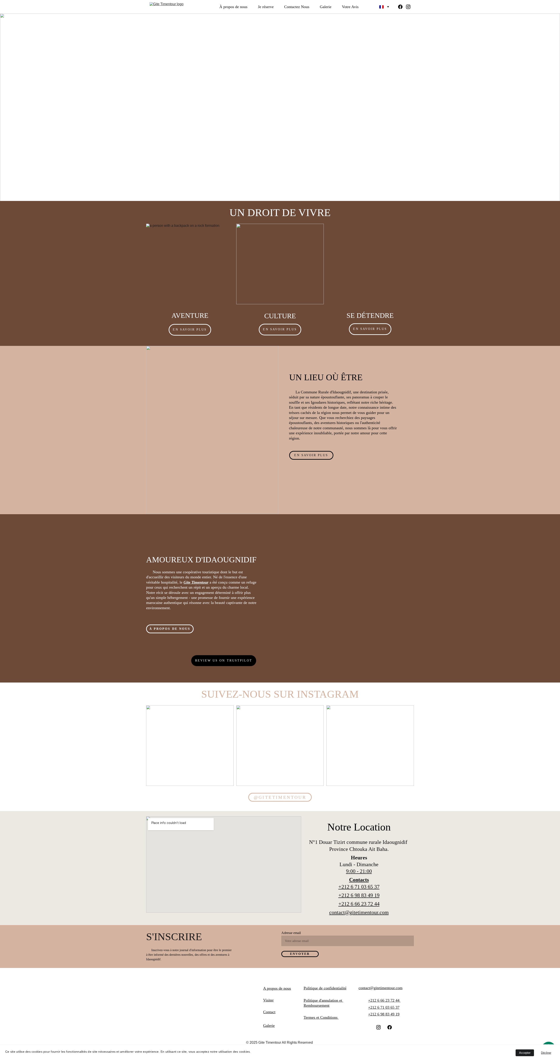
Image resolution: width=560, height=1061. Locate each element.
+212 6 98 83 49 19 (359, 895)
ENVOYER (300, 953)
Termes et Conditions (321, 1017)
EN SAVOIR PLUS (280, 329)
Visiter (268, 1000)
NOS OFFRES (167, 143)
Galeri (268, 1025)
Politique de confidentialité (325, 988)
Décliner (546, 1052)
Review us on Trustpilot (223, 660)
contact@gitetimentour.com (359, 912)
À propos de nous (233, 7)
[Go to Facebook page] (402, 7)
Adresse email (291, 933)
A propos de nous (277, 988)
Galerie (325, 7)
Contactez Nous (296, 7)
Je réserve (266, 7)
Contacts (359, 880)
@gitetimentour (280, 797)
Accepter (524, 1052)
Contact (269, 1012)
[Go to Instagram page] (408, 7)
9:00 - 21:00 (359, 871)
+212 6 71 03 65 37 (359, 887)
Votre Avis (350, 7)
